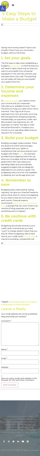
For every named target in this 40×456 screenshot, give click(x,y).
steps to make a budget (19, 304)
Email (4, 358)
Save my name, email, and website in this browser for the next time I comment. (19, 379)
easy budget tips (16, 302)
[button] (13, 5)
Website (4, 367)
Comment (6, 321)
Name (4, 349)
